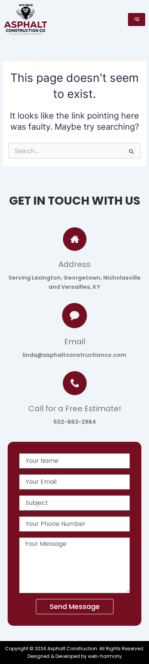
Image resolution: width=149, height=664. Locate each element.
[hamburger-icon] (136, 19)
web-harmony (105, 656)
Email (74, 341)
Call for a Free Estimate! (74, 408)
